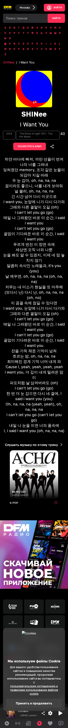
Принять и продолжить (34, 703)
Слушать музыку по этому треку (31, 445)
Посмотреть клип (29, 146)
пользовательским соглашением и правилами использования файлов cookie (34, 689)
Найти (56, 18)
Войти (58, 7)
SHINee (8, 62)
